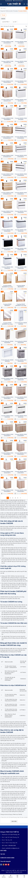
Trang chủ (2, 11)
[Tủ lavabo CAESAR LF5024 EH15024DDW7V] (7, 204)
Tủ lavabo (15, 11)
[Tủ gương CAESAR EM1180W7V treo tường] (20, 297)
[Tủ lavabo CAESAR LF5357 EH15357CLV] (20, 92)
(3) (12, 404)
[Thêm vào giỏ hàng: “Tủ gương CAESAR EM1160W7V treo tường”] (2, 326)
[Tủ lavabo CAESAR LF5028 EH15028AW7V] (7, 427)
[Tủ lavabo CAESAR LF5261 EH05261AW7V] (7, 464)
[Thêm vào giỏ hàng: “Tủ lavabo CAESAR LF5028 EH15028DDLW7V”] (2, 159)
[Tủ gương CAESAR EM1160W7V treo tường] (7, 315)
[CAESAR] (3, 18)
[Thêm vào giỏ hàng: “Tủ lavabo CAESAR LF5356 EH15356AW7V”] (2, 121)
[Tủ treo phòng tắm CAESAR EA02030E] (7, 352)
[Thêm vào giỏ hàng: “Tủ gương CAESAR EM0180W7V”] (2, 307)
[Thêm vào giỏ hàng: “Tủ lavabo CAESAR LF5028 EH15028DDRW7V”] (2, 140)
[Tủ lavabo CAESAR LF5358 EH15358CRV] (20, 34)
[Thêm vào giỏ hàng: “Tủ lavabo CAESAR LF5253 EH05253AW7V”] (15, 456)
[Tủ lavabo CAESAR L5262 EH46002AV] (7, 259)
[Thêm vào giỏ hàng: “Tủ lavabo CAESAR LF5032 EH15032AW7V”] (2, 400)
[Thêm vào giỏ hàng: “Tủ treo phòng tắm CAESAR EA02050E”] (15, 326)
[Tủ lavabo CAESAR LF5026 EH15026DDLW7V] (7, 185)
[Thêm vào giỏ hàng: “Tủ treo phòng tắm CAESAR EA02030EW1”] (15, 345)
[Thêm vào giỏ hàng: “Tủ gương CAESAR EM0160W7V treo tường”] (2, 289)
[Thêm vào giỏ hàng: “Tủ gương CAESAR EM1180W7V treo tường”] (15, 307)
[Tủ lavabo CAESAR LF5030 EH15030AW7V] (20, 390)
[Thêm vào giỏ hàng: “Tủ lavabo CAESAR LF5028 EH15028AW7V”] (2, 438)
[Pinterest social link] (8, 865)
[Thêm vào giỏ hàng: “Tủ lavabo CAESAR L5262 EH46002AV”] (2, 270)
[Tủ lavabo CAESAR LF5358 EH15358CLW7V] (7, 54)
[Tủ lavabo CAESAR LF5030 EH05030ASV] (7, 371)
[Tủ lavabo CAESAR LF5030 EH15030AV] (20, 408)
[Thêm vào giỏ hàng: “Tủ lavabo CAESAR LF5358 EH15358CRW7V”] (2, 45)
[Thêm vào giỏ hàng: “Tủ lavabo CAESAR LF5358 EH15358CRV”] (15, 45)
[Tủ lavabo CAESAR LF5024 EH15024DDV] (20, 204)
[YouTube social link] (6, 865)
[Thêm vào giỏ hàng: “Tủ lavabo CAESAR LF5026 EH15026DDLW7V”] (2, 196)
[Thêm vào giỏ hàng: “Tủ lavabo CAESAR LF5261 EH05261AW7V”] (2, 475)
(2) (26, 367)
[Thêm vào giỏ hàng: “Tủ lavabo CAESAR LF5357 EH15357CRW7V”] (2, 84)
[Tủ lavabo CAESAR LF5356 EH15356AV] (20, 111)
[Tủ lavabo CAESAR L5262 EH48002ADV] (7, 241)
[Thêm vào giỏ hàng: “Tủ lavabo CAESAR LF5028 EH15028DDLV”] (15, 159)
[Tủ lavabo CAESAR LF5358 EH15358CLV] (20, 54)
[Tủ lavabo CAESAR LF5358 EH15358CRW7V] (7, 34)
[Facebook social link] (1, 865)
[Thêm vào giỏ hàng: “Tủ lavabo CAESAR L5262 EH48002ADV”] (2, 252)
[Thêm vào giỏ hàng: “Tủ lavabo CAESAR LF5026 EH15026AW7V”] (15, 438)
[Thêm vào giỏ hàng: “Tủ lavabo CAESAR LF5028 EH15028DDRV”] (15, 140)
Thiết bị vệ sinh (9, 11)
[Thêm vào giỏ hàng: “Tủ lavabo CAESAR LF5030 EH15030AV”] (15, 419)
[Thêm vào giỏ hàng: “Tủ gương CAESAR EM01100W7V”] (15, 289)
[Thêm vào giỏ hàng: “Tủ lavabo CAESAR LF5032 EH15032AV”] (2, 419)
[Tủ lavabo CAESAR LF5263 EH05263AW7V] (20, 483)
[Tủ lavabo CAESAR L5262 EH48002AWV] (7, 222)
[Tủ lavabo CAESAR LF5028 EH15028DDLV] (20, 148)
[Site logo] (14, 4)
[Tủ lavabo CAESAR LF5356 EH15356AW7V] (7, 111)
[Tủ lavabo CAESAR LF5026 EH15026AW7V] (20, 427)
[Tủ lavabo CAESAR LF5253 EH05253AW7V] (20, 445)
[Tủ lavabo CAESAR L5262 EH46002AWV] (20, 241)
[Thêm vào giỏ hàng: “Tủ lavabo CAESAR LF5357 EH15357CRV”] (15, 84)
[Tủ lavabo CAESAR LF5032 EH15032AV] (7, 408)
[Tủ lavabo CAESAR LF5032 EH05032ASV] (20, 371)
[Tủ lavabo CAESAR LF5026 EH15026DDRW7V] (7, 166)
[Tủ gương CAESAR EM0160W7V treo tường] (7, 278)
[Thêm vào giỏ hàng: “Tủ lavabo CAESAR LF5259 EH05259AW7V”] (2, 493)
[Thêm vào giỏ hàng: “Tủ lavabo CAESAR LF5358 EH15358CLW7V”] (2, 65)
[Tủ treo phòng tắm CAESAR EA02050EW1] (7, 334)
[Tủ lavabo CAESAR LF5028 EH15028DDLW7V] (7, 148)
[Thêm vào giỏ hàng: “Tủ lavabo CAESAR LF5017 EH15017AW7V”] (15, 475)
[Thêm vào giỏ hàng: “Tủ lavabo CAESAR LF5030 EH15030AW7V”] (15, 400)
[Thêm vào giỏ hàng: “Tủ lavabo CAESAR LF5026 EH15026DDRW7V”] (2, 177)
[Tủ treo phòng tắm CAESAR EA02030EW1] (20, 334)
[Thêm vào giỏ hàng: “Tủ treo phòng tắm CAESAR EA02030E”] (2, 363)
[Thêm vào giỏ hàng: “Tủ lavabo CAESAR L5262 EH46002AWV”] (15, 252)
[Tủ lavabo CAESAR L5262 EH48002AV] (20, 222)
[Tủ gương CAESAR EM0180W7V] (7, 297)
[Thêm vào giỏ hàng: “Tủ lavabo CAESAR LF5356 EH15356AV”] (15, 121)
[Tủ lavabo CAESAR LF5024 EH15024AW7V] (7, 445)
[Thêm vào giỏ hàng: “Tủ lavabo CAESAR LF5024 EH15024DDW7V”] (2, 214)
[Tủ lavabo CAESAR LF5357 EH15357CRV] (20, 74)
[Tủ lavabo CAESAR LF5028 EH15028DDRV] (20, 129)
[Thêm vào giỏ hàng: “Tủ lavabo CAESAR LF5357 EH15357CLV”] (15, 103)
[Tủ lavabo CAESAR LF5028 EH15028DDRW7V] (7, 129)
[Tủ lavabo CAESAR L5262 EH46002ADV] (20, 259)
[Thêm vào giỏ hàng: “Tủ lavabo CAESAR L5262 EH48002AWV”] (2, 233)
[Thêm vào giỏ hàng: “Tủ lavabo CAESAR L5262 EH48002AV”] (15, 233)
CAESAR (11, 29)
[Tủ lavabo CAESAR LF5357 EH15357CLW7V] (7, 92)
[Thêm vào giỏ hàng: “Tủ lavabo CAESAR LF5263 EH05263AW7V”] (15, 493)
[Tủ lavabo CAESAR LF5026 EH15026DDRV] (20, 166)
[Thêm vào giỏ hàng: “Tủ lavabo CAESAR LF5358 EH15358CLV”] (15, 65)
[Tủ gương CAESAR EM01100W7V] (20, 278)
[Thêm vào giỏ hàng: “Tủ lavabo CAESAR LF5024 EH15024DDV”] (15, 214)
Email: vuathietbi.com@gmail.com (10, 848)
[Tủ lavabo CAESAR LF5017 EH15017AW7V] (20, 464)
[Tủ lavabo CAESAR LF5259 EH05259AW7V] (7, 483)
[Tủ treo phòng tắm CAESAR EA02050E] (20, 315)
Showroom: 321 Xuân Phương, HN (10, 834)
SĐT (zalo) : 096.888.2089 (9, 845)
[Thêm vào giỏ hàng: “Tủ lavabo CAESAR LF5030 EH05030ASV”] (2, 382)
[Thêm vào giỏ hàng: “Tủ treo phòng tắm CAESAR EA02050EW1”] (2, 345)
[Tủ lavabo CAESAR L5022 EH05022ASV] (20, 352)
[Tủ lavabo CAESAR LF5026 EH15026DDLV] (20, 185)
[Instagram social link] (4, 865)
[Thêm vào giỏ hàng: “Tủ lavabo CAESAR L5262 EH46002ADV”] (15, 270)
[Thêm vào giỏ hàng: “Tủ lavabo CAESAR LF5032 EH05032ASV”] (15, 382)
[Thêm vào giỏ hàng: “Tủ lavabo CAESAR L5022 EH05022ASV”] (15, 363)
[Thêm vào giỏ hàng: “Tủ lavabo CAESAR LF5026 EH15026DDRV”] (15, 177)
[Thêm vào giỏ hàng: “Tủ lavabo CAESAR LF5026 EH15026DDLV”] (15, 196)
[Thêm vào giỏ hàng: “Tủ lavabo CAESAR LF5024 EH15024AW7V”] (2, 456)
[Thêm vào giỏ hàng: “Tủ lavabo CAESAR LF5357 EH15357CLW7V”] (2, 103)
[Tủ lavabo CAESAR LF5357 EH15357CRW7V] (7, 74)
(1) (26, 30)
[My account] (24, 4)
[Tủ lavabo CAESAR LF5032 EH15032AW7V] (7, 390)
